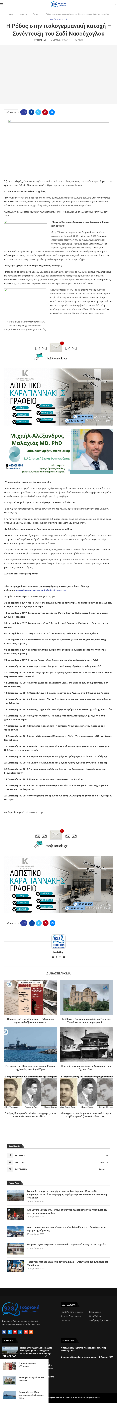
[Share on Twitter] (38, 112)
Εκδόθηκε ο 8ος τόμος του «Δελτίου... (31, 1379)
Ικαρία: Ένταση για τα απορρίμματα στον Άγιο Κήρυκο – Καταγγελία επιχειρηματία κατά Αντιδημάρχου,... (37, 1351)
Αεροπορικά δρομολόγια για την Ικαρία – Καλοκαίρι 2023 (87, 1357)
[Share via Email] (52, 112)
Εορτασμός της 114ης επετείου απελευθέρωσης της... (31, 1395)
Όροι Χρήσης (95, 1316)
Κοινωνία (23, 14)
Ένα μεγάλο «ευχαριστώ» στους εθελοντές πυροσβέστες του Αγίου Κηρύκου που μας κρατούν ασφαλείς (67, 1211)
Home (10, 14)
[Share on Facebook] (31, 112)
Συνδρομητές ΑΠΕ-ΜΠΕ (100, 1320)
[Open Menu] (1, 4)
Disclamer (65, 1320)
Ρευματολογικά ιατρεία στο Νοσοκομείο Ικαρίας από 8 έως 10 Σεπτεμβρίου (66, 1244)
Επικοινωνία (95, 1312)
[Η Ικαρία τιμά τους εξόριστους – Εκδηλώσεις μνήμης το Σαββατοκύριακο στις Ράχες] (30, 997)
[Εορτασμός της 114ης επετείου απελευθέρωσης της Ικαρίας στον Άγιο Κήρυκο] (30, 1044)
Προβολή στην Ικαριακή (72, 1312)
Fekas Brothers (78, 1397)
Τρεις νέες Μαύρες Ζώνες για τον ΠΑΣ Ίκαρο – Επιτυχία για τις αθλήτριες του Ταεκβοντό (67, 1263)
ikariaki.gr (41, 39)
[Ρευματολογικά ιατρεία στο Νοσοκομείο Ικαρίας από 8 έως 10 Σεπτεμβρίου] (15, 1249)
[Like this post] (25, 112)
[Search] (115, 4)
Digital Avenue (93, 1397)
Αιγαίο (35, 14)
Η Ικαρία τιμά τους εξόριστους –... (28, 1364)
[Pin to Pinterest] (45, 112)
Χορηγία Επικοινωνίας (71, 1316)
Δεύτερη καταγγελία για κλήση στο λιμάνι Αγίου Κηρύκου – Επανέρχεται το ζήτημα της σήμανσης (66, 1229)
